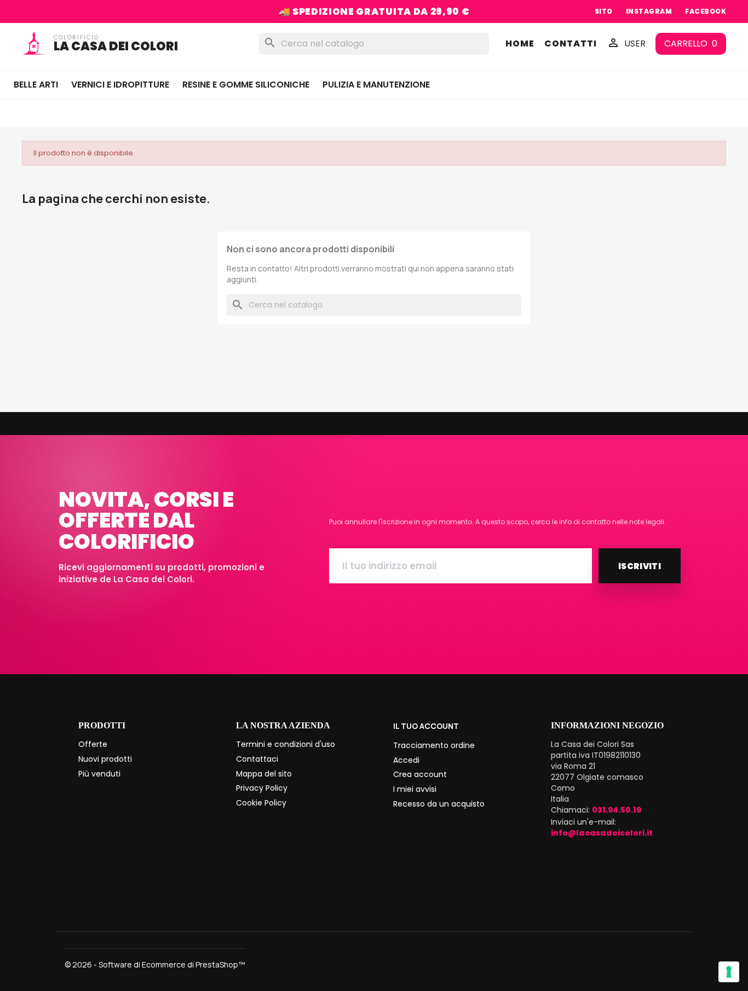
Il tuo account (426, 726)
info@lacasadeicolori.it (602, 832)
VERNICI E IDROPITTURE (120, 84)
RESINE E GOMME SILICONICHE (245, 84)
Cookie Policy (261, 802)
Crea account (420, 774)
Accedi (406, 760)
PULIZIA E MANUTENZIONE (376, 84)
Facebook (705, 11)
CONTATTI (570, 43)
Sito (604, 11)
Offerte (92, 744)
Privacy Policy (261, 788)
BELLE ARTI (36, 84)
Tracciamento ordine (434, 745)
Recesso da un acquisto (439, 803)
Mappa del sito (264, 773)
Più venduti (99, 773)
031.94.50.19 (616, 809)
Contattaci (257, 759)
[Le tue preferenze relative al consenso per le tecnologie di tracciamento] (728, 971)
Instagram (649, 11)
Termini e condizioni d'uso (285, 744)
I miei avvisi (414, 789)
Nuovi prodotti (105, 759)
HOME (519, 43)
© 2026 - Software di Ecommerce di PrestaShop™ (155, 964)
